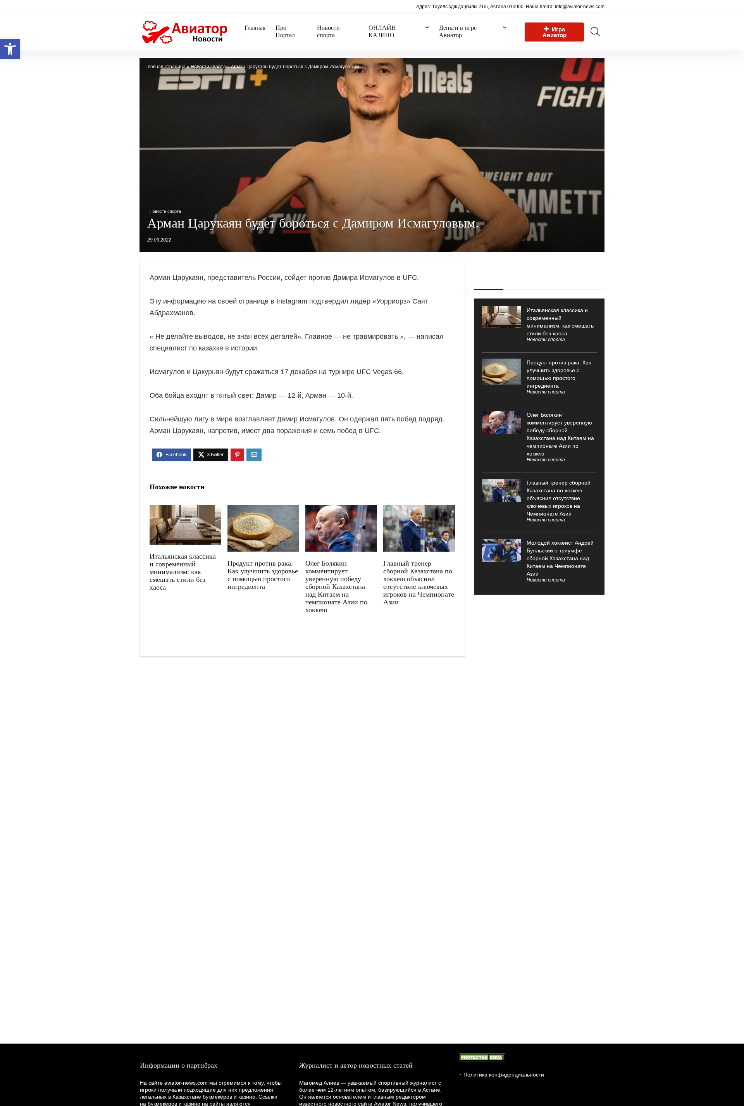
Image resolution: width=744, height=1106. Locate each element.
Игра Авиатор (554, 32)
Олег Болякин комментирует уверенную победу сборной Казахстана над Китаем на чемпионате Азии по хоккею (336, 586)
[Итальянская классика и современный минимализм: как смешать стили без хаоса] (185, 510)
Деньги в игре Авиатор (458, 31)
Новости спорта (328, 31)
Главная (255, 27)
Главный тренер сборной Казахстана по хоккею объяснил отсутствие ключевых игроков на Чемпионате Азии (418, 582)
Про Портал (285, 31)
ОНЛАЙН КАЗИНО (382, 31)
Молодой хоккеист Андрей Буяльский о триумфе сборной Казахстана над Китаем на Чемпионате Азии (560, 558)
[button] (10, 49)
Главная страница (165, 66)
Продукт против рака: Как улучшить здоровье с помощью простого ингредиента (262, 574)
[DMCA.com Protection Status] (482, 1057)
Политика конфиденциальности (503, 1074)
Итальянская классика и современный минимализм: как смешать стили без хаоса (183, 571)
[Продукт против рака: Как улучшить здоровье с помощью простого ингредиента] (263, 510)
